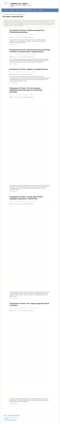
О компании (6, 418)
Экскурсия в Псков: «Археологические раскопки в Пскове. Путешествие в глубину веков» (29, 51)
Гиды (18, 10)
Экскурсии (12, 10)
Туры (6, 10)
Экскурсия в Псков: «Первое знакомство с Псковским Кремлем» (27, 31)
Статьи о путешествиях (26, 10)
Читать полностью (13, 44)
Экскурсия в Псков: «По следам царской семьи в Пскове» (29, 304)
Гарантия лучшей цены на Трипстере (11, 417)
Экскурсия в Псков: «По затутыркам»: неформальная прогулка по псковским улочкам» (25, 90)
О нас (35, 10)
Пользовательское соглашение (10, 420)
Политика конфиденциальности (10, 419)
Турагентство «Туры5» (19, 4)
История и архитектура (23, 34)
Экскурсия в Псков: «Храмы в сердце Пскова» (28, 69)
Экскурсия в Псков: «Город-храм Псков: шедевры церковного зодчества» (26, 198)
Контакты (40, 10)
